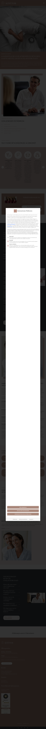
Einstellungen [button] (9, 226)
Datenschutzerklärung (11, 224)
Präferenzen (15, 519)
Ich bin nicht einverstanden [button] (23, 510)
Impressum (31, 519)
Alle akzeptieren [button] (23, 507)
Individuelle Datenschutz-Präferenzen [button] (23, 514)
